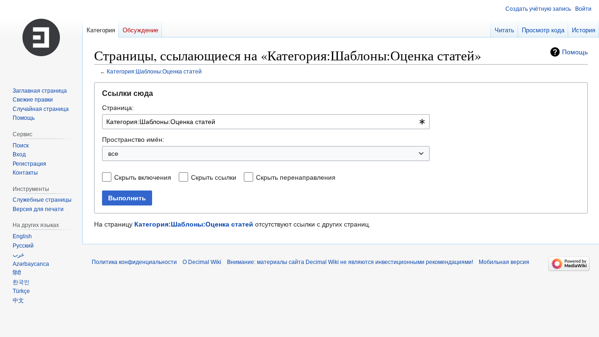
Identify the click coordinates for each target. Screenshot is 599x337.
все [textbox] (113, 153)
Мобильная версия (504, 262)
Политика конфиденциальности (134, 262)
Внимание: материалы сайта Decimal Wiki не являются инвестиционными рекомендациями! (350, 262)
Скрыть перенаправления (296, 177)
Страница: (118, 107)
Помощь (575, 52)
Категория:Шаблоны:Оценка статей (154, 71)
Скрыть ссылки (213, 177)
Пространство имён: (133, 139)
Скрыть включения (142, 177)
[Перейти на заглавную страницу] (41, 37)
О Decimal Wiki (202, 262)
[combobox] (266, 121)
